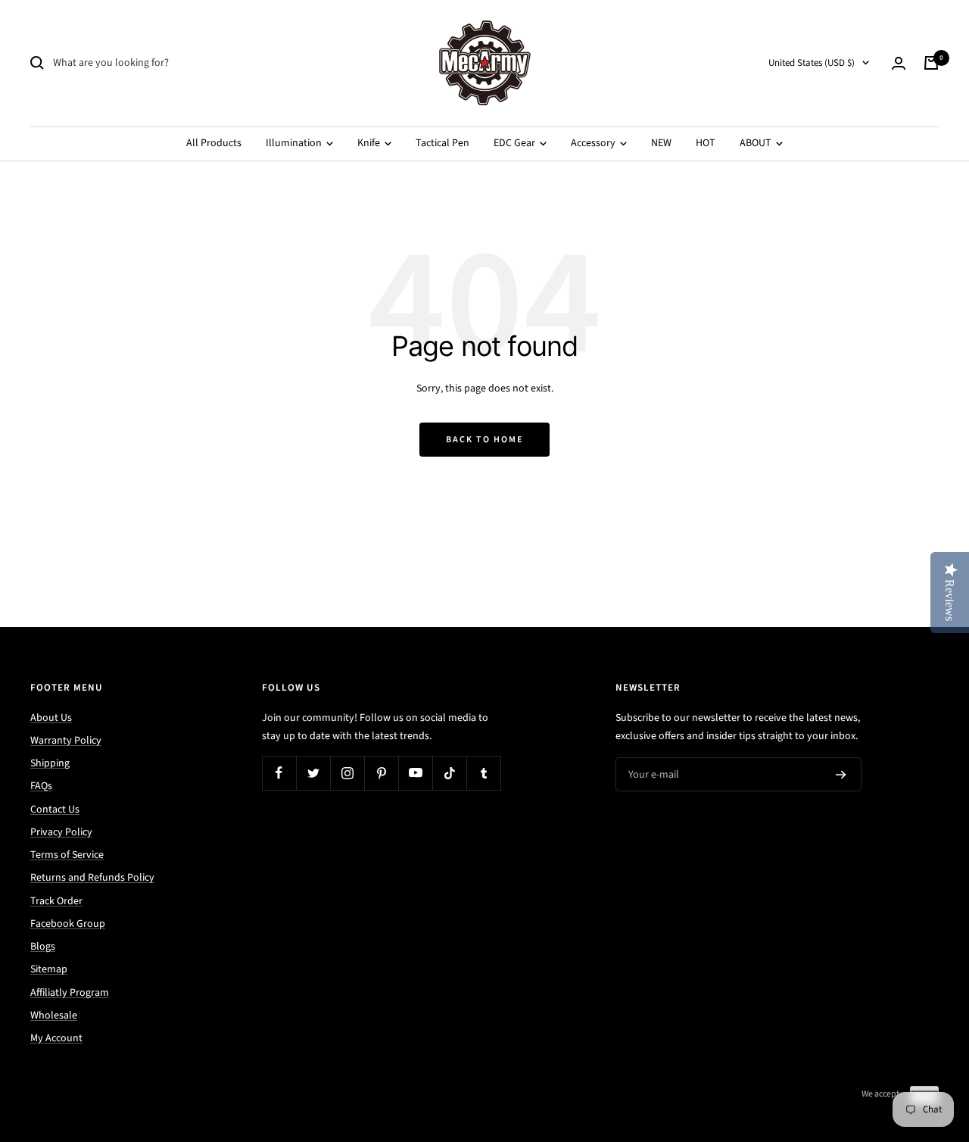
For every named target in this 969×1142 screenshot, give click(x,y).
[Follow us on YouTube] (415, 773)
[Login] (898, 63)
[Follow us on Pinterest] (381, 773)
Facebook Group (67, 923)
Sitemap (48, 969)
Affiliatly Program (69, 992)
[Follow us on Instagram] (347, 773)
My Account (56, 1038)
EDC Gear (515, 143)
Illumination (295, 143)
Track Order (56, 901)
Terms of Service (67, 855)
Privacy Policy (61, 832)
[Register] (841, 774)
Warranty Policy (65, 740)
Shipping (50, 763)
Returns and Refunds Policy (92, 877)
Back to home (484, 439)
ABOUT (757, 143)
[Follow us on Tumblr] (483, 773)
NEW (661, 143)
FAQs (41, 786)
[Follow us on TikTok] (449, 773)
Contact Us (54, 809)
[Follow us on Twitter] (313, 773)
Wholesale (53, 1015)
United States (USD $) (811, 63)
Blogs (42, 946)
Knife (369, 143)
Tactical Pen (442, 143)
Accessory (594, 143)
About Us (51, 717)
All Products (213, 143)
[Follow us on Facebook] (279, 773)
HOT (705, 143)
